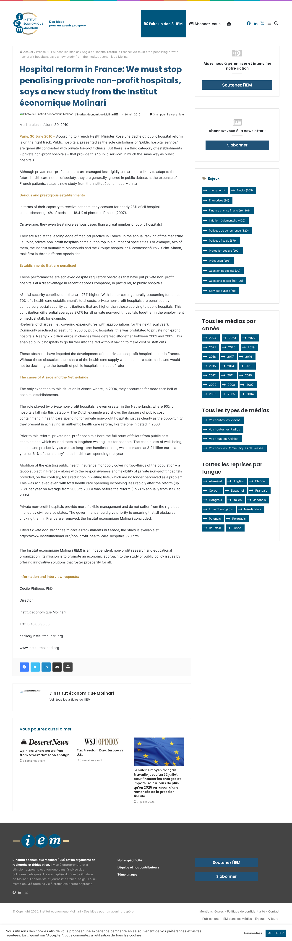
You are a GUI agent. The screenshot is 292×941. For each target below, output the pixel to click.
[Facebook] (15, 892)
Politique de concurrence (229, 230)
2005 (231, 394)
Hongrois (215, 500)
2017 (230, 356)
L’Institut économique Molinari (95, 114)
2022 (252, 338)
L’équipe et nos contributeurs (138, 867)
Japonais (259, 500)
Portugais (239, 518)
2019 (251, 347)
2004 (250, 394)
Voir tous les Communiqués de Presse (236, 448)
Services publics (222, 290)
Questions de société (226, 280)
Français (261, 490)
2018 (212, 356)
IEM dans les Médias (237, 918)
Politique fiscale (223, 240)
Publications (210, 918)
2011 (230, 375)
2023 (232, 338)
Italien (237, 500)
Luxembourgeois (221, 509)
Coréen (214, 490)
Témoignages (127, 874)
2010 (248, 375)
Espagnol (237, 490)
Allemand (215, 481)
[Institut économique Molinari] (49, 23)
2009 (212, 384)
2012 (212, 375)
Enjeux (260, 918)
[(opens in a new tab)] (45, 742)
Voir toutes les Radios (224, 429)
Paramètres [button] (253, 933)
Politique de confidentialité (246, 911)
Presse (41, 52)
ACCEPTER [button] (276, 933)
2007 (249, 384)
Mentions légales (211, 911)
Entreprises (219, 200)
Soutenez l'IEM (226, 862)
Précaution (219, 260)
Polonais (215, 518)
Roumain (215, 528)
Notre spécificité (129, 860)
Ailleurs (273, 918)
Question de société (224, 270)
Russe (236, 528)
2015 (212, 366)
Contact (273, 911)
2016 (248, 356)
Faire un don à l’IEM (165, 23)
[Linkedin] (20, 892)
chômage (217, 190)
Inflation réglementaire (227, 220)
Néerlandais (252, 509)
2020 (231, 347)
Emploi (245, 190)
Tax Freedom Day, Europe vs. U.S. (100, 752)
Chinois (260, 481)
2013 (248, 366)
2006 (212, 394)
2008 (231, 384)
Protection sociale (224, 250)
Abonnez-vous (207, 23)
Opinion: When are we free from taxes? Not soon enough (44, 752)
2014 (230, 366)
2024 (212, 338)
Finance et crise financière (229, 210)
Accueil (28, 52)
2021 (212, 347)
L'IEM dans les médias (63, 52)
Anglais (87, 52)
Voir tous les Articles (223, 439)
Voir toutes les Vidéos (224, 420)
